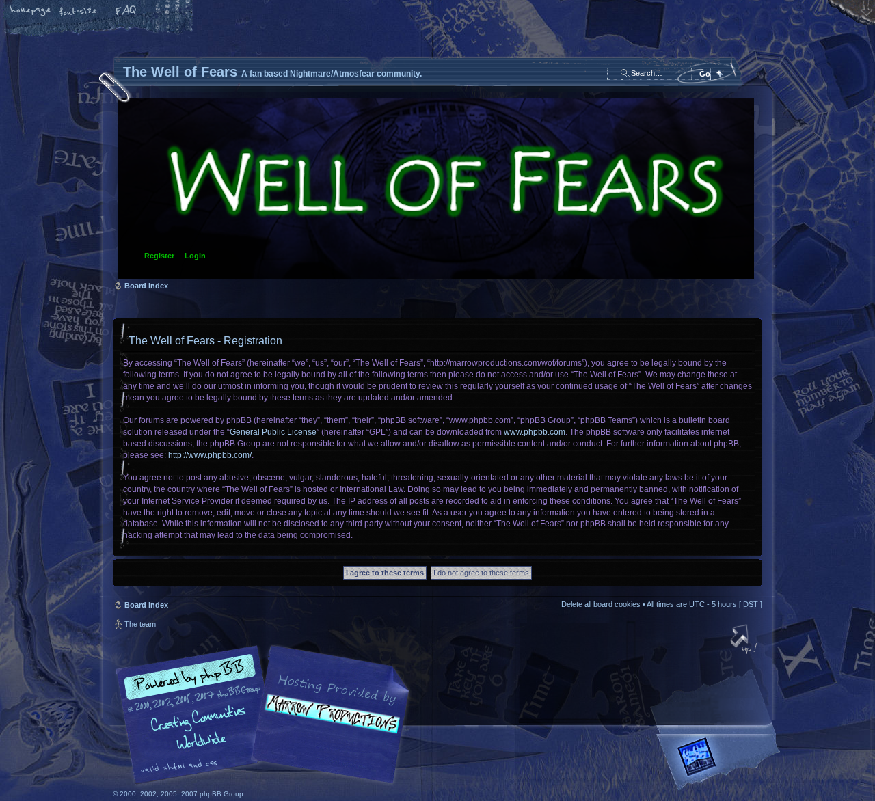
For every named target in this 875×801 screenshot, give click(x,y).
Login (195, 256)
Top (745, 640)
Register (159, 256)
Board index (436, 188)
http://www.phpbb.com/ (210, 455)
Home (31, 11)
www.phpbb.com (534, 432)
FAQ (126, 11)
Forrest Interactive (721, 762)
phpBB (266, 715)
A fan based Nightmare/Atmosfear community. (328, 724)
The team (140, 624)
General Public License (273, 432)
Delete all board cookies (601, 604)
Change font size (79, 11)
